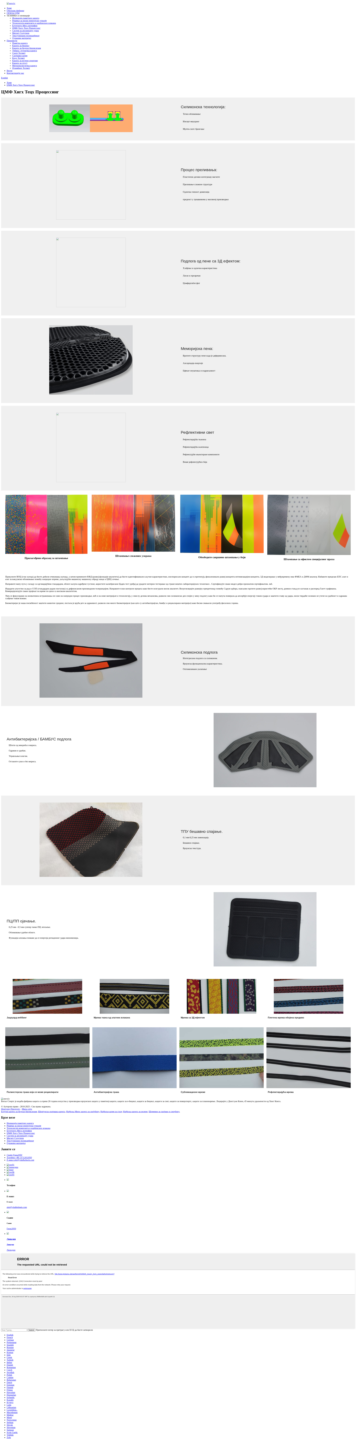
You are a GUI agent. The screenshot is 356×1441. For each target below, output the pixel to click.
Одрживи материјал (21, 38)
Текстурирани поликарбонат (25, 35)
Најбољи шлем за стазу (111, 1111)
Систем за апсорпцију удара (25, 30)
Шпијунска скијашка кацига (51, 1111)
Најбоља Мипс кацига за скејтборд (82, 1111)
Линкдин (11, 1250)
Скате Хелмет (18, 53)
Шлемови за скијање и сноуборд (164, 1111)
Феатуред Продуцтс (10, 1109)
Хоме (9, 8)
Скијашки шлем (19, 55)
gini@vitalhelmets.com (17, 1207)
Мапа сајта (27, 1109)
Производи (12, 40)
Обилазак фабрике (15, 10)
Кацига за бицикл (20, 45)
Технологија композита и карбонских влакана (34, 23)
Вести (9, 70)
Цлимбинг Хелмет (21, 68)
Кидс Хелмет (18, 58)
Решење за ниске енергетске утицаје (29, 20)
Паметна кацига (20, 43)
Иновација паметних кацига (25, 18)
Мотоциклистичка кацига (24, 65)
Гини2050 (11, 1228)
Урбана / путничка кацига (24, 50)
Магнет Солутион (20, 33)
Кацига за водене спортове (25, 60)
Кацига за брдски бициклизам (26, 48)
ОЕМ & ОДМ (13, 13)
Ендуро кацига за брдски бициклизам (19, 1111)
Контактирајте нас (15, 73)
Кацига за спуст (19, 63)
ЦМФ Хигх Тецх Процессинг (26, 28)
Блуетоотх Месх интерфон (24, 25)
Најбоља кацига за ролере (135, 1111)
